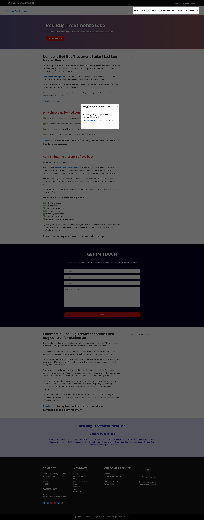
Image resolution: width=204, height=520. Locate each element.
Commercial (145, 11)
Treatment (165, 11)
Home (136, 11)
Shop (154, 11)
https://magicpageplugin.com (95, 120)
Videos (180, 11)
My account (190, 11)
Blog (174, 11)
